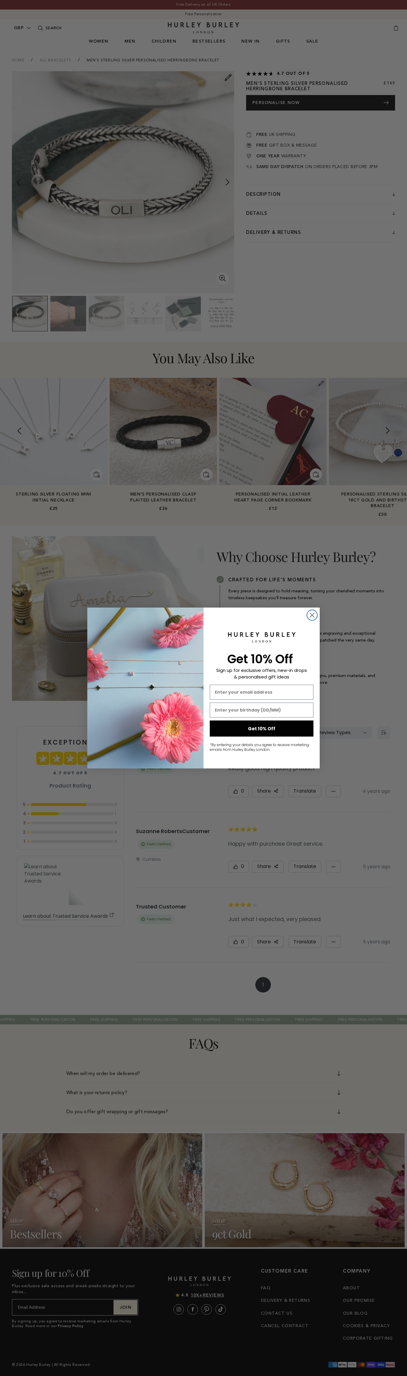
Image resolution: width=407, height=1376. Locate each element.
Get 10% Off (261, 729)
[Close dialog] (312, 615)
